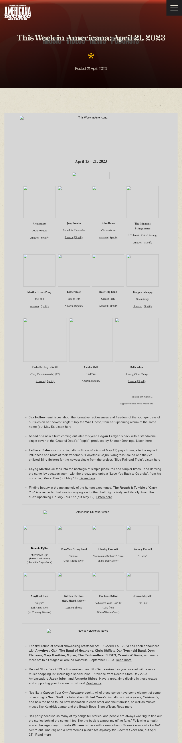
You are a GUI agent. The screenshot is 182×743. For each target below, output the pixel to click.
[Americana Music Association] (17, 12)
